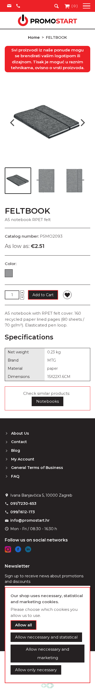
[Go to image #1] (18, 180)
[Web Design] (47, 685)
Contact (19, 441)
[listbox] (47, 274)
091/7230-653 (23, 503)
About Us (20, 433)
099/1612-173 (22, 512)
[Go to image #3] (75, 180)
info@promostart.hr (30, 520)
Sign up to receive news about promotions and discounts (44, 579)
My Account (22, 459)
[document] (47, 635)
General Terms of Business (37, 467)
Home (34, 37)
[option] (9, 273)
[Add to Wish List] (67, 295)
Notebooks (47, 401)
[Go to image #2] (46, 180)
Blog (15, 450)
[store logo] (47, 20)
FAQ (15, 476)
